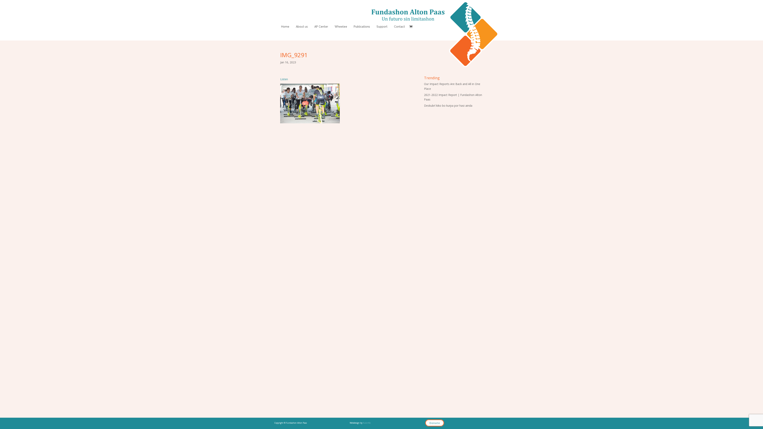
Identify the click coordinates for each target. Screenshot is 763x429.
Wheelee (341, 26)
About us (302, 26)
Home (285, 26)
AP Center (321, 26)
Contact (399, 26)
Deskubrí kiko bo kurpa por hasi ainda (448, 105)
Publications (362, 26)
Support (382, 26)
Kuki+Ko (367, 422)
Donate (434, 423)
